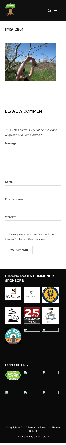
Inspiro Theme (25, 436)
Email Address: (14, 199)
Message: (11, 143)
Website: (10, 217)
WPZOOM (43, 436)
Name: (9, 181)
